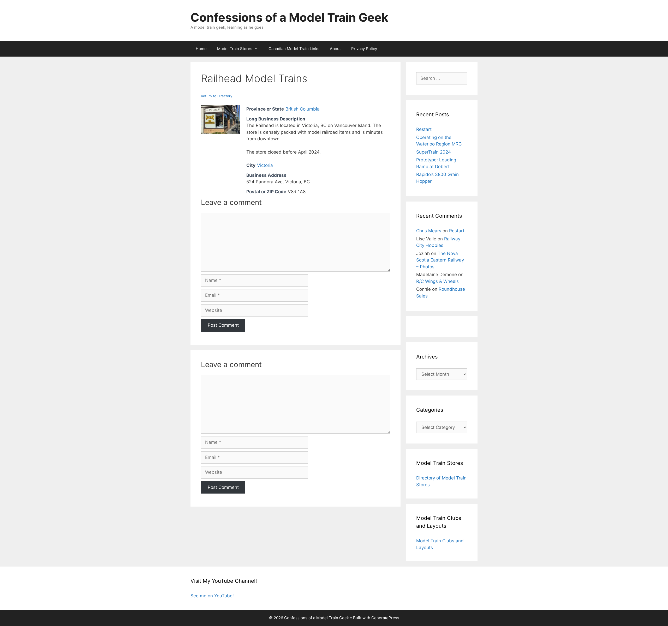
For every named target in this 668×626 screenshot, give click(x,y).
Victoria (265, 165)
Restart (424, 129)
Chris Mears (428, 230)
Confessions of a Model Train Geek (289, 17)
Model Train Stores (234, 48)
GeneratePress (385, 617)
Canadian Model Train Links (294, 48)
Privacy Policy (364, 48)
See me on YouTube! (212, 595)
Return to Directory (216, 96)
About (335, 48)
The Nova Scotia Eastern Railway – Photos (440, 260)
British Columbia (302, 109)
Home (201, 48)
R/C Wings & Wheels (437, 281)
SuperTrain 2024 (433, 152)
